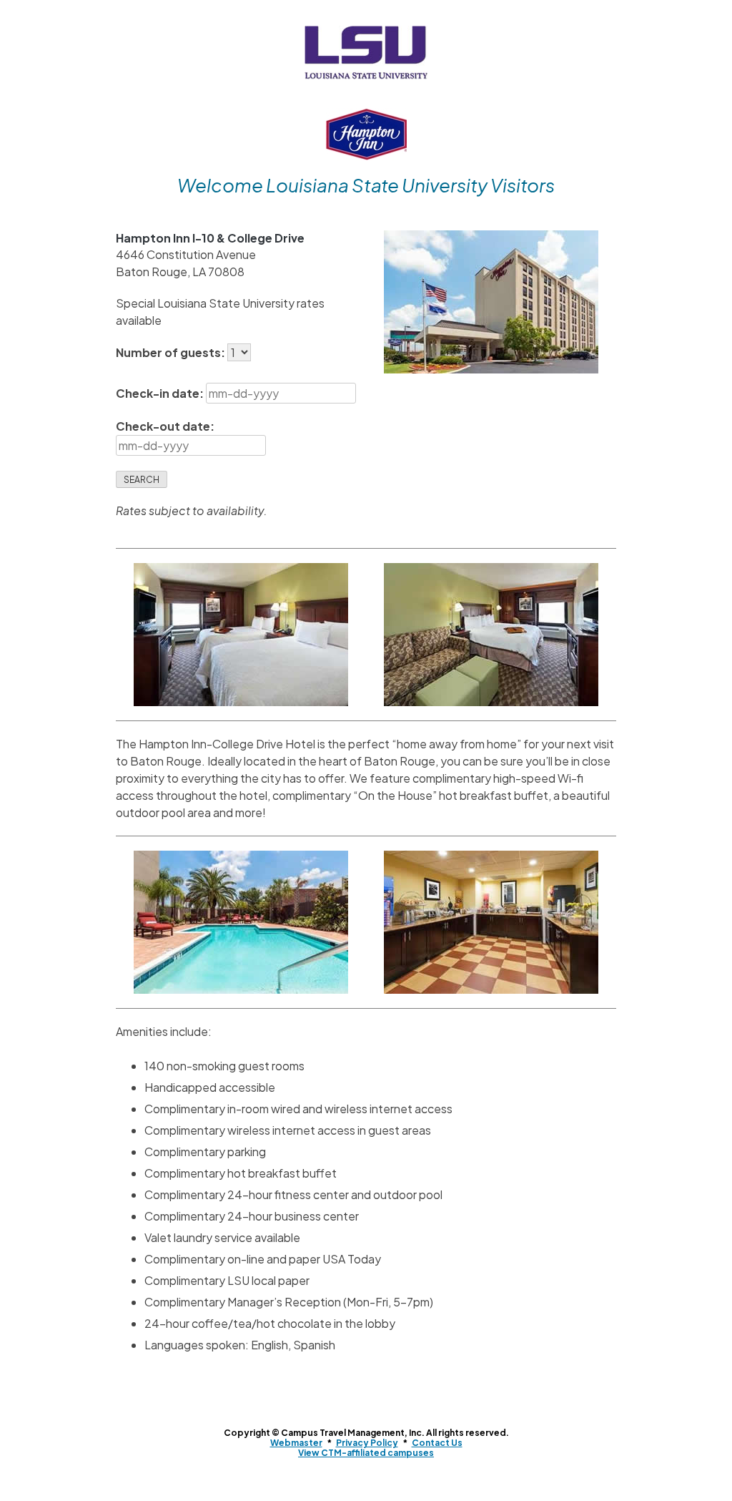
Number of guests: (171, 352)
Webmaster (296, 1442)
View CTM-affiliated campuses (366, 1452)
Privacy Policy (367, 1442)
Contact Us (437, 1442)
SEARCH (141, 479)
